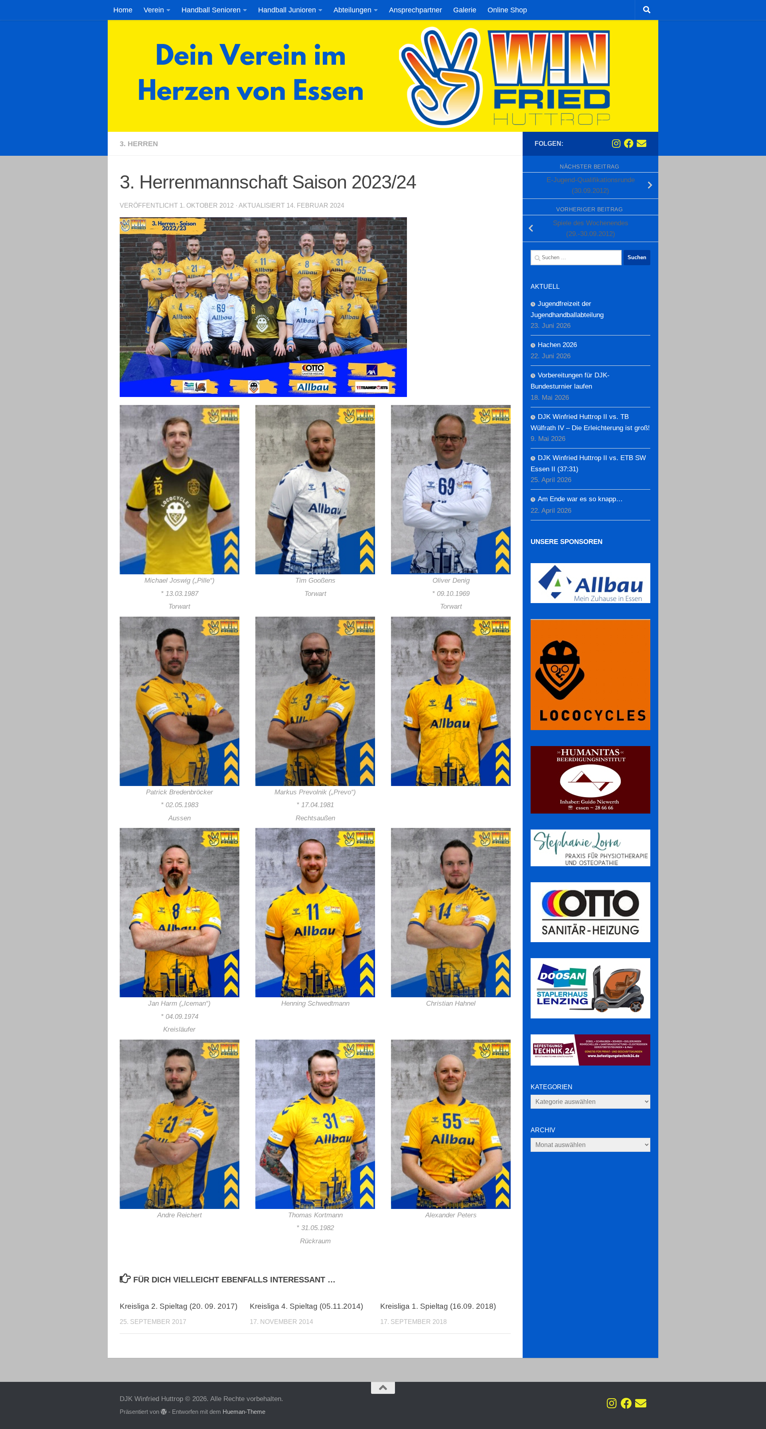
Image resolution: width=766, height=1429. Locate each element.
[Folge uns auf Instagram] (616, 143)
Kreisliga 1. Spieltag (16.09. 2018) (438, 1306)
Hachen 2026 (557, 345)
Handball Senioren (211, 10)
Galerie (464, 10)
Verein (154, 10)
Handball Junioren (287, 10)
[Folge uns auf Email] (641, 143)
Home (122, 10)
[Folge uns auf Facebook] (629, 143)
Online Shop (507, 10)
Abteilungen (352, 10)
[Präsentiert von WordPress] (164, 1412)
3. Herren (139, 144)
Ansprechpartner (415, 10)
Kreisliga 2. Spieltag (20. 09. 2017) (178, 1306)
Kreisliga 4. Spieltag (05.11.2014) (306, 1306)
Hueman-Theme (244, 1412)
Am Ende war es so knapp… (580, 499)
